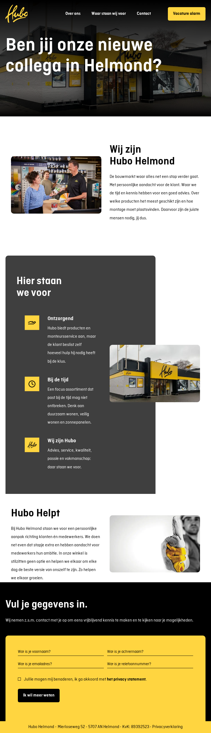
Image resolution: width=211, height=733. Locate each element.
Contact (144, 14)
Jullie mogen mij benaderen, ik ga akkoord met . (85, 679)
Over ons (72, 14)
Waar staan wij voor (108, 14)
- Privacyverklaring (166, 727)
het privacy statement (126, 679)
